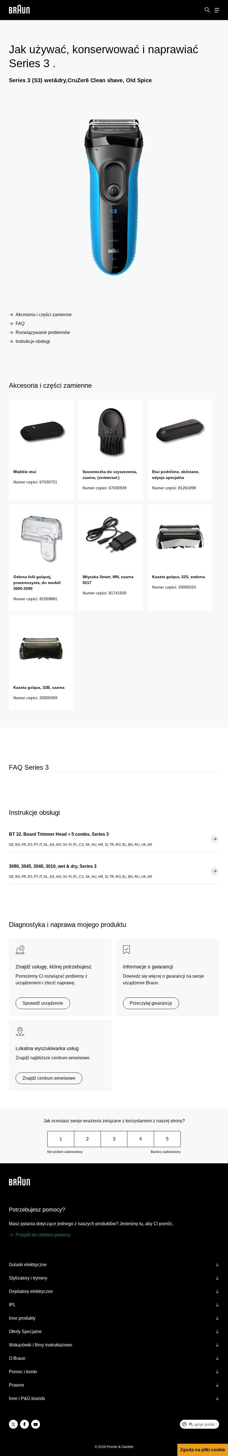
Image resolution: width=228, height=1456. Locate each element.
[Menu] (217, 10)
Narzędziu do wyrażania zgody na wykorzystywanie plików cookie (50, 1391)
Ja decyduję (55, 1442)
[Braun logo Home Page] (19, 10)
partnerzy (52, 1336)
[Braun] (19, 10)
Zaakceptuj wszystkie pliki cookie (55, 1414)
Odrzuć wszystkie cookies (55, 1428)
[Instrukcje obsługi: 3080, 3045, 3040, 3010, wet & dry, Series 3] (214, 871)
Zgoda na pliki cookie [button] (202, 1449)
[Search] (207, 10)
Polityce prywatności (71, 1375)
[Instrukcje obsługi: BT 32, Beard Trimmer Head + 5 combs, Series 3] (214, 839)
